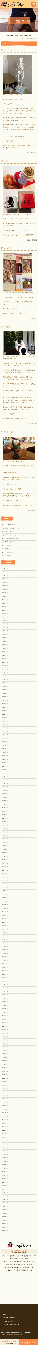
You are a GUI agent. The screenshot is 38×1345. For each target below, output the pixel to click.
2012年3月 (5, 1102)
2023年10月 (5, 669)
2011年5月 (5, 1137)
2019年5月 (5, 807)
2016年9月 (5, 915)
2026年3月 (5, 579)
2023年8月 (5, 676)
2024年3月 (5, 651)
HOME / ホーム (7, 1314)
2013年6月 (5, 1050)
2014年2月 (5, 1022)
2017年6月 (5, 884)
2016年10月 (5, 911)
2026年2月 (5, 582)
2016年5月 (5, 929)
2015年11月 (5, 950)
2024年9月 (5, 634)
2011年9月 (5, 1123)
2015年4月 (5, 974)
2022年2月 (5, 728)
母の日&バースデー (9, 535)
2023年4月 (5, 686)
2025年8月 (5, 596)
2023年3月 (5, 690)
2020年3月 (5, 773)
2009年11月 (5, 1199)
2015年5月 (5, 970)
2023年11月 (5, 665)
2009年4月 (5, 1223)
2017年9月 (5, 873)
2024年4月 (5, 648)
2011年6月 (5, 1133)
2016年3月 (5, 936)
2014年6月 (5, 1008)
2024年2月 (5, 655)
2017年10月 (5, 870)
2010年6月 (5, 1175)
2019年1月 (5, 821)
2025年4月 (5, 610)
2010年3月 (5, 1185)
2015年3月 (5, 977)
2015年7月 (5, 963)
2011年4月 (5, 1140)
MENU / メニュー (8, 1321)
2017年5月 (5, 887)
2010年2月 (5, 1189)
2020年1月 (5, 780)
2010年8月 (5, 1168)
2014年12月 (5, 988)
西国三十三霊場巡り (10, 538)
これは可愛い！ (8, 531)
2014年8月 (5, 1002)
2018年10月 (5, 832)
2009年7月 (5, 1213)
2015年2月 (5, 981)
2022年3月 (5, 724)
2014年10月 (5, 995)
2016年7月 (5, 922)
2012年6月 (5, 1092)
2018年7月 (5, 839)
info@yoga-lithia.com (28, 1256)
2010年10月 (5, 1161)
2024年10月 (5, 631)
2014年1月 (5, 1026)
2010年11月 (5, 1158)
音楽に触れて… (8, 552)
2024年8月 (5, 638)
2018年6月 (5, 842)
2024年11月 (5, 627)
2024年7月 (5, 641)
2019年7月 (5, 800)
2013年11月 (5, 1033)
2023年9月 (5, 672)
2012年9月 (5, 1081)
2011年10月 (5, 1119)
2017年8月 (5, 877)
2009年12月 (5, 1196)
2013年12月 (5, 1029)
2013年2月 (5, 1064)
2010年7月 (5, 1171)
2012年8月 (5, 1085)
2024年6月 (5, 644)
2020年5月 (5, 766)
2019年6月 (5, 804)
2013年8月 (5, 1043)
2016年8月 (5, 918)
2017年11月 (5, 866)
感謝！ (6, 556)
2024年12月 (5, 624)
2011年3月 (5, 1144)
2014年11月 (5, 991)
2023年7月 (5, 679)
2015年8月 (5, 960)
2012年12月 (5, 1071)
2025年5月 (5, 606)
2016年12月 (5, 904)
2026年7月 (5, 568)
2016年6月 (5, 925)
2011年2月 (5, 1147)
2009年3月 (5, 1227)
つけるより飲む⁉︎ (8, 432)
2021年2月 (5, 748)
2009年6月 (5, 1217)
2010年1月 (5, 1192)
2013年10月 (5, 1036)
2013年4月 (5, 1057)
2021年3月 (5, 745)
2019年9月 (5, 794)
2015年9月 (5, 956)
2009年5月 (5, 1220)
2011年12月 (5, 1112)
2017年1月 (5, 901)
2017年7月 (5, 880)
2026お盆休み (8, 524)
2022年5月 (5, 717)
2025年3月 (5, 613)
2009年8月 (5, 1210)
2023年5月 (5, 683)
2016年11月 (5, 908)
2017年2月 (5, 898)
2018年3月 (5, 852)
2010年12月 (5, 1154)
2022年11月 (5, 700)
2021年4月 (5, 742)
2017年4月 (5, 891)
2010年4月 (5, 1182)
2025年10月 (5, 589)
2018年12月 (5, 825)
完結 (6, 549)
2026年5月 (5, 572)
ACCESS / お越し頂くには (11, 1324)
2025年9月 (5, 592)
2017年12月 (5, 863)
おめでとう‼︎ (6, 327)
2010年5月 (5, 1178)
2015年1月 (5, 984)
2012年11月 (5, 1074)
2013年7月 (5, 1047)
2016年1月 (5, 943)
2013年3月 (5, 1060)
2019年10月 (5, 790)
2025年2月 (5, 617)
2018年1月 (5, 859)
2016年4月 (5, 932)
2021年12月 (5, 731)
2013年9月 (5, 1040)
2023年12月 (5, 662)
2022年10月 (5, 703)
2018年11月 (5, 828)
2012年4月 (5, 1099)
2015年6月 (5, 967)
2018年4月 (5, 849)
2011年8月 (5, 1126)
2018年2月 (5, 856)
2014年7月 (5, 1005)
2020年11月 (5, 755)
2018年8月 (5, 835)
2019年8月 (5, 797)
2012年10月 (5, 1078)
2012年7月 (5, 1088)
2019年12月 (5, 783)
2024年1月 (5, 658)
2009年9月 (5, 1206)
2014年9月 (5, 998)
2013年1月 (5, 1067)
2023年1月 (5, 696)
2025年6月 (5, 603)
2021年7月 (5, 738)
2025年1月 (5, 620)
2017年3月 (5, 894)
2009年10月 (5, 1203)
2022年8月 (5, 707)
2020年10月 (5, 759)
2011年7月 (5, 1130)
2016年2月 (5, 939)
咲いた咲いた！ (8, 542)
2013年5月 (5, 1054)
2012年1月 (5, 1109)
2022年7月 (5, 710)
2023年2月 (5, 693)
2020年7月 (5, 762)
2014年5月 (5, 1012)
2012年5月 (5, 1095)
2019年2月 (5, 818)
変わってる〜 (6, 248)
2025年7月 (5, 599)
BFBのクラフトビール (10, 528)
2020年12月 (5, 752)
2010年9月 (5, 1164)
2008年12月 (5, 1230)
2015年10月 (5, 953)
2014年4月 (5, 1015)
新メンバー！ (6, 50)
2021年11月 (5, 735)
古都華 (6, 545)
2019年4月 (5, 811)
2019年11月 (5, 787)
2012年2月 (5, 1106)
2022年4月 (5, 721)
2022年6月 (5, 714)
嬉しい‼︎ (4, 161)
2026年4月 (5, 575)
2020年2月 (5, 776)
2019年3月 (5, 814)
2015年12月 (5, 946)
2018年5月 (5, 846)
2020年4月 (5, 769)
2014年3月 (5, 1019)
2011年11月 (5, 1116)
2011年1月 (5, 1151)
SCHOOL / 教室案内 (9, 1318)
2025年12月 (5, 586)
